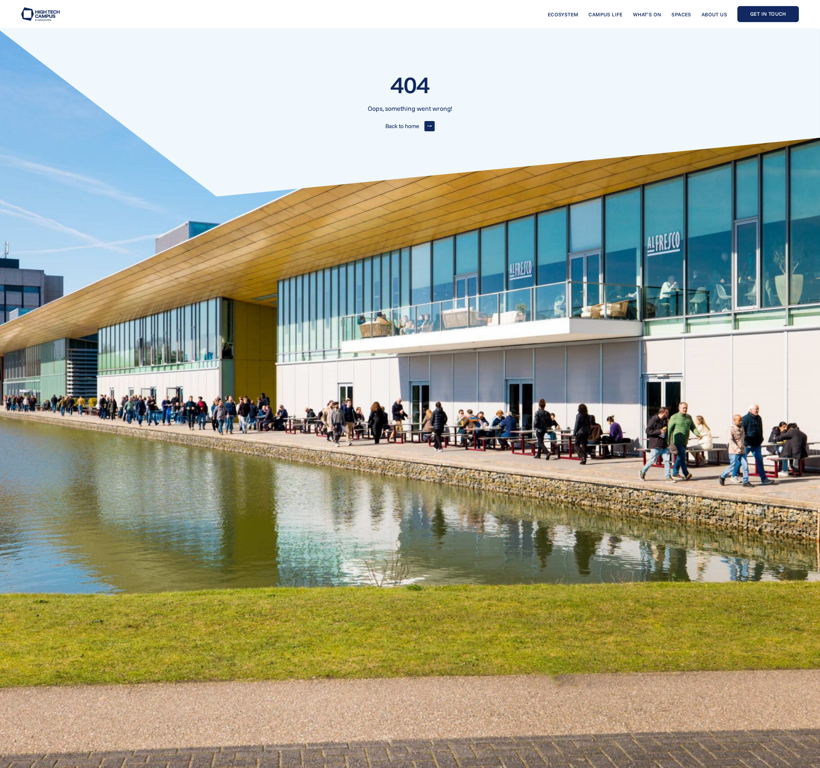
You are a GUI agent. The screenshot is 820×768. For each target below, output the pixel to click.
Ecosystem (563, 14)
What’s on (647, 14)
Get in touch (768, 14)
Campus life (605, 14)
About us (714, 14)
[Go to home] (40, 14)
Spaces (681, 14)
